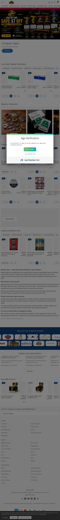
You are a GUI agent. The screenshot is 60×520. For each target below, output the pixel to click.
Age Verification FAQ (30, 154)
